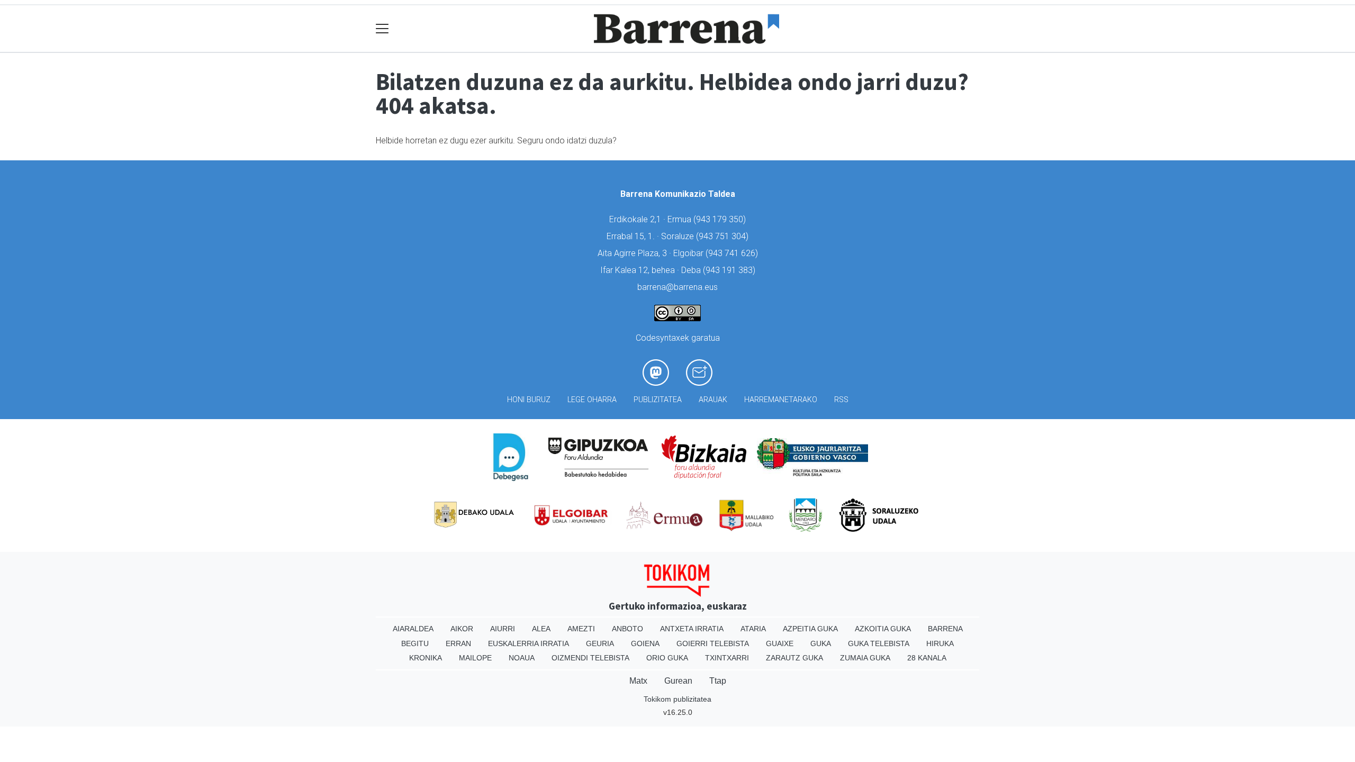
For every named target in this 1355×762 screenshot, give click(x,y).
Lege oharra (592, 399)
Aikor (461, 628)
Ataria (753, 628)
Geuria (600, 643)
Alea (541, 628)
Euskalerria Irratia (528, 643)
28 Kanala (926, 658)
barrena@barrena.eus (677, 287)
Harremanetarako (780, 399)
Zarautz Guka (794, 658)
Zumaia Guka (865, 658)
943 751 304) (723, 236)
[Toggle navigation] (382, 29)
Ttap (717, 680)
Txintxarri (727, 658)
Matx (638, 680)
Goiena (645, 643)
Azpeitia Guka (810, 628)
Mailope (475, 658)
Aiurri (502, 628)
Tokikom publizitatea (677, 699)
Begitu (415, 643)
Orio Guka (667, 658)
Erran (458, 643)
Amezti (581, 628)
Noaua (522, 658)
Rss (841, 399)
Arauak (713, 399)
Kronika (425, 658)
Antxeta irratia (692, 628)
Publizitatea (658, 399)
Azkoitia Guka (883, 628)
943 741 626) (733, 253)
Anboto (627, 628)
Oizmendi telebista (590, 658)
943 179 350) (721, 219)
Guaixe (779, 643)
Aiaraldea (413, 628)
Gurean (678, 680)
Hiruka (940, 643)
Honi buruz (528, 399)
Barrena (945, 628)
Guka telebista (878, 643)
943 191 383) (730, 270)
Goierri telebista (712, 643)
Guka (820, 643)
